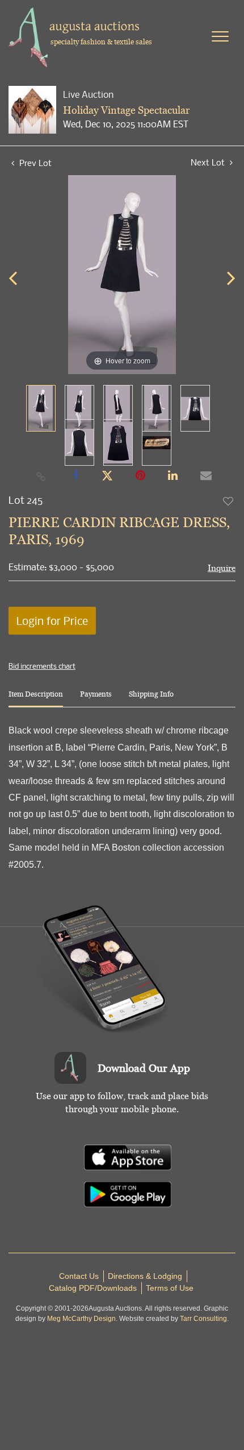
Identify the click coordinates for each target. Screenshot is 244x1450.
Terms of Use (169, 1287)
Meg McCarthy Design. (82, 1319)
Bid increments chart (42, 666)
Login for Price (52, 620)
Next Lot (209, 162)
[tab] (36, 698)
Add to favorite (228, 501)
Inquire (221, 568)
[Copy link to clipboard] (41, 476)
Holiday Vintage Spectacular (126, 110)
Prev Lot (34, 162)
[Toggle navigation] (220, 36)
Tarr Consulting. (204, 1319)
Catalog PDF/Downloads (93, 1287)
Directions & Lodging (145, 1276)
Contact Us (79, 1276)
